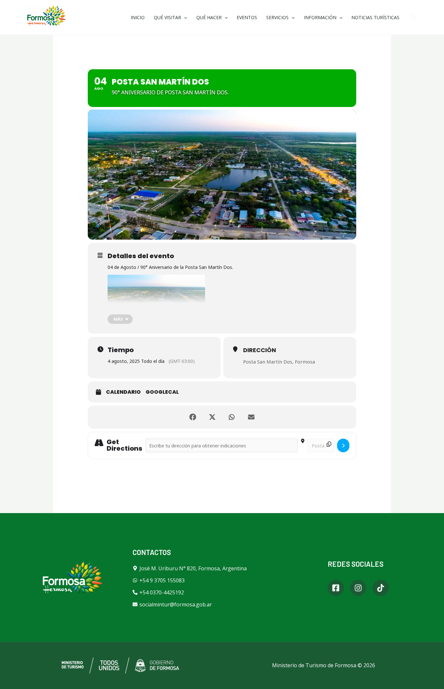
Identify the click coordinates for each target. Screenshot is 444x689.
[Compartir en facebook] (193, 417)
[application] (184, 17)
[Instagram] (358, 588)
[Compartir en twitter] (212, 417)
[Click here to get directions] (343, 445)
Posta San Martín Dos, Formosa (279, 361)
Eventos (247, 17)
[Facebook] (336, 588)
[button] (414, 17)
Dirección (259, 350)
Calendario (123, 392)
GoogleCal (162, 392)
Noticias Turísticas (375, 17)
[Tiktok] (380, 588)
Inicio (138, 17)
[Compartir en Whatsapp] (232, 417)
